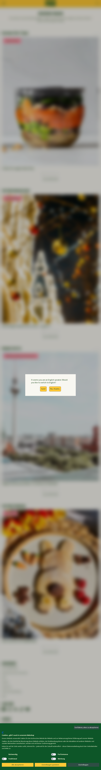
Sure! (43, 389)
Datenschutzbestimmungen (89, 731)
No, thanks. (55, 389)
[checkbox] (4, 754)
